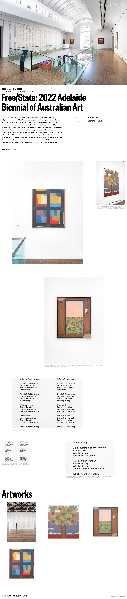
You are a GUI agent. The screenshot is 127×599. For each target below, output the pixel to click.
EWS (124, 596)
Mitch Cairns (94, 117)
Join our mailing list (14, 595)
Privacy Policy (114, 596)
